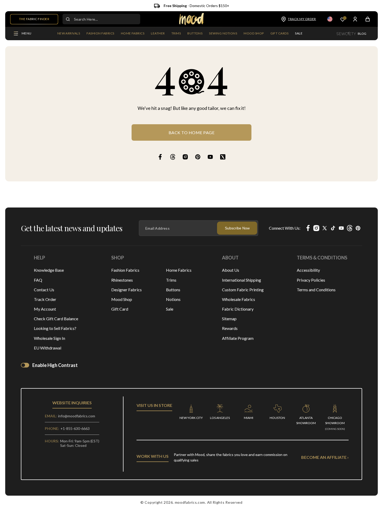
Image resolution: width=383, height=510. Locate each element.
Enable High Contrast (55, 365)
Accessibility (308, 270)
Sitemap (229, 318)
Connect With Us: (284, 228)
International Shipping (241, 279)
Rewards (230, 328)
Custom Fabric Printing (243, 289)
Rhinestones (122, 279)
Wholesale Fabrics (238, 299)
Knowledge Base (49, 270)
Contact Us (44, 289)
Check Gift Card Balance (56, 318)
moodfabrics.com (190, 502)
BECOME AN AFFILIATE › (325, 457)
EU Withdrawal (47, 347)
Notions (173, 299)
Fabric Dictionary (238, 308)
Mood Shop (121, 299)
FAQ (38, 279)
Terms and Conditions (316, 289)
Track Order (45, 299)
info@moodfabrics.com (76, 416)
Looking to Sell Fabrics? (55, 328)
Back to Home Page (192, 132)
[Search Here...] (68, 19)
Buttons (173, 289)
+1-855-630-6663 (75, 428)
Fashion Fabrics (125, 270)
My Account (45, 308)
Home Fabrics (178, 270)
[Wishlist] (342, 19)
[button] (100, 33)
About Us (230, 270)
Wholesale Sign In (49, 338)
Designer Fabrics (126, 289)
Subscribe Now (237, 228)
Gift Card (119, 308)
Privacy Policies (311, 279)
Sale (169, 308)
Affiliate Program (238, 338)
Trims (171, 279)
